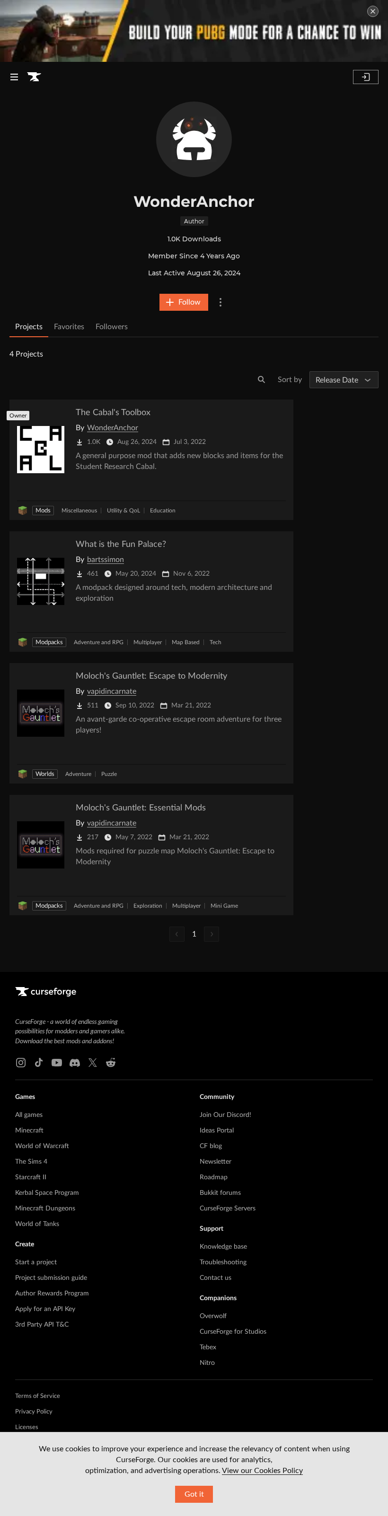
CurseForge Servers (228, 1208)
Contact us (215, 1278)
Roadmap (214, 1177)
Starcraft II (30, 1177)
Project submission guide (51, 1278)
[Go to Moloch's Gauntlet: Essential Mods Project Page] (151, 855)
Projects (29, 327)
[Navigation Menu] (14, 77)
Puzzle (109, 774)
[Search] (261, 379)
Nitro (207, 1363)
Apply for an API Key (45, 1309)
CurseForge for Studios (233, 1332)
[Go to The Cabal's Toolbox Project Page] (151, 460)
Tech (215, 642)
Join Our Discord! (225, 1115)
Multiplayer (147, 642)
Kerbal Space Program (47, 1193)
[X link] (92, 1062)
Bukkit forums (220, 1193)
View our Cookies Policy (262, 1470)
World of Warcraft (42, 1146)
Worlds (44, 774)
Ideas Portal (217, 1130)
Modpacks (49, 642)
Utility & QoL (123, 510)
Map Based (186, 642)
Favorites (69, 327)
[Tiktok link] (38, 1062)
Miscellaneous (79, 510)
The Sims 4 (31, 1161)
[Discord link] (74, 1062)
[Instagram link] (20, 1062)
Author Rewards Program (52, 1293)
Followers (112, 327)
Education (163, 510)
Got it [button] (194, 1494)
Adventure (78, 774)
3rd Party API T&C (42, 1324)
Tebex (208, 1347)
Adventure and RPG (98, 642)
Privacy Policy (34, 1412)
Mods (43, 511)
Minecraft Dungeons (45, 1208)
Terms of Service (37, 1396)
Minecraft (29, 1130)
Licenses (26, 1427)
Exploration (147, 906)
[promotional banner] (194, 31)
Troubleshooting (223, 1262)
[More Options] (220, 302)
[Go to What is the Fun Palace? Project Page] (151, 591)
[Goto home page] (34, 77)
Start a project (36, 1262)
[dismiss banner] (373, 11)
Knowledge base (223, 1246)
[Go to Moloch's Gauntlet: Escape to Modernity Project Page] (151, 723)
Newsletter (215, 1161)
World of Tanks (37, 1224)
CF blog (211, 1146)
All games (29, 1115)
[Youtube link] (56, 1062)
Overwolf (213, 1316)
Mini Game (224, 906)
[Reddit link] (110, 1062)
